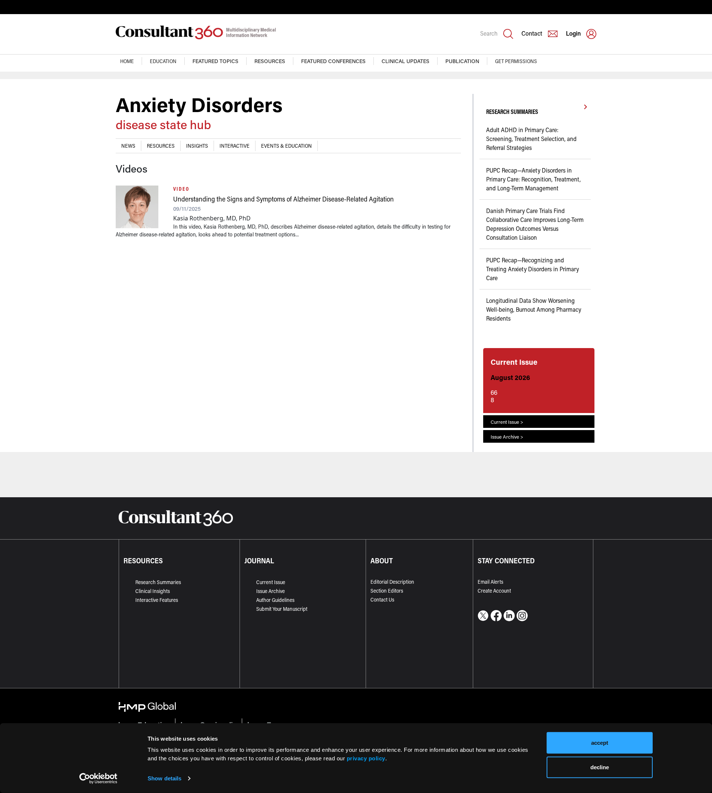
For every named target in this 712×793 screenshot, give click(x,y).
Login (573, 33)
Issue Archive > (507, 436)
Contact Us (382, 599)
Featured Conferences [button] (333, 61)
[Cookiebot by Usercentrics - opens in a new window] (98, 778)
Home (127, 61)
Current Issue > (507, 422)
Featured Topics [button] (215, 61)
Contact (531, 33)
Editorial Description (392, 581)
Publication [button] (462, 61)
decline (599, 767)
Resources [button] (269, 61)
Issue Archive (270, 590)
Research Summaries (158, 582)
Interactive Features (156, 599)
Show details (164, 778)
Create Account (494, 590)
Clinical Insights (152, 590)
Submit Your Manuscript (281, 608)
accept (599, 743)
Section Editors (386, 590)
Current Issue (270, 582)
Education (163, 61)
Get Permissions (516, 61)
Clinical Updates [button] (405, 61)
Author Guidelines (275, 599)
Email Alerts (490, 581)
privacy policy (366, 758)
